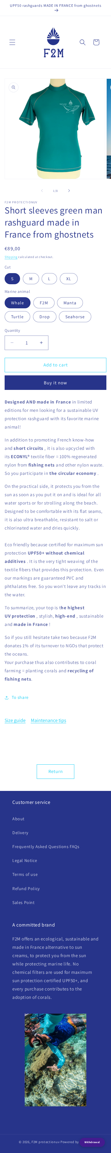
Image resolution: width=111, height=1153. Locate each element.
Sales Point (23, 902)
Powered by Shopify (76, 1142)
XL (68, 278)
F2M (44, 303)
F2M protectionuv (45, 1142)
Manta (70, 303)
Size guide (15, 720)
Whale (17, 303)
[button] (12, 42)
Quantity (12, 330)
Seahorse (75, 316)
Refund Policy (26, 888)
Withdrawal (92, 1142)
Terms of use (25, 874)
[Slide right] (69, 190)
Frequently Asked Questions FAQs (46, 846)
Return (55, 771)
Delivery (20, 832)
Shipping (11, 257)
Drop (44, 316)
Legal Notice (24, 860)
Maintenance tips (48, 720)
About (18, 818)
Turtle (17, 316)
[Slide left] (42, 190)
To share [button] (20, 697)
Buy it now (55, 383)
